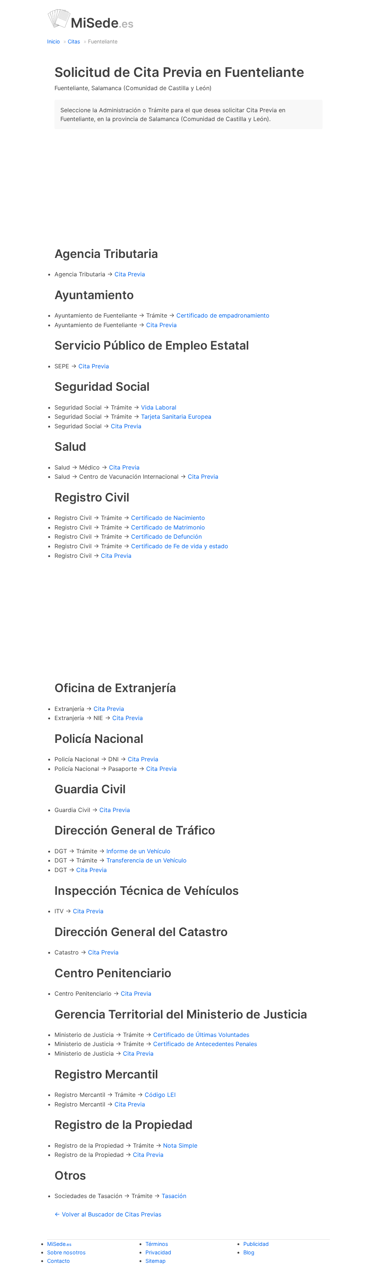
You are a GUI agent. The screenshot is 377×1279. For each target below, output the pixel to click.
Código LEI (160, 1094)
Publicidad (256, 1244)
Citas (74, 41)
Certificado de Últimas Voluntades (201, 1034)
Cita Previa (129, 274)
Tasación (174, 1196)
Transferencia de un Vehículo (146, 860)
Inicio (53, 41)
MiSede (102, 23)
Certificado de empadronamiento (222, 315)
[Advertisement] (188, 186)
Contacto (58, 1261)
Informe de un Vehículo (138, 851)
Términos (156, 1244)
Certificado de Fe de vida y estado (179, 546)
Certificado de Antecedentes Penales (205, 1044)
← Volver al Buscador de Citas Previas (107, 1214)
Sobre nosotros (66, 1252)
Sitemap (155, 1261)
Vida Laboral (158, 407)
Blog (248, 1252)
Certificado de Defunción (166, 536)
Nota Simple (180, 1145)
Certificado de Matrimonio (168, 527)
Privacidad (158, 1252)
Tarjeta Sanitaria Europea (176, 416)
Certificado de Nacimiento (168, 517)
